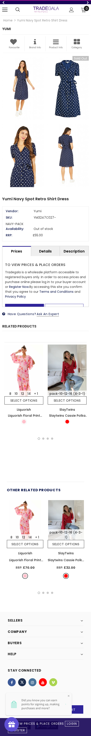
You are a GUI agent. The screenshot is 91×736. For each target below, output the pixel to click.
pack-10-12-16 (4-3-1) (67, 393)
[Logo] (46, 9)
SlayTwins (67, 409)
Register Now (19, 287)
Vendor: (12, 211)
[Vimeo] (53, 682)
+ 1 (36, 393)
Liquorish (24, 409)
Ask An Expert (48, 314)
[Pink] (24, 421)
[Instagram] (32, 682)
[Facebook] (12, 682)
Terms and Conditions (56, 291)
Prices (16, 251)
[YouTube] (43, 682)
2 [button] (43, 438)
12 (22, 393)
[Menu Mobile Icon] (5, 9)
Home (8, 20)
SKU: (9, 217)
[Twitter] (22, 682)
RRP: (9, 235)
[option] (45, 123)
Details (45, 251)
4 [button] (52, 438)
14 (29, 393)
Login (72, 724)
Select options (24, 400)
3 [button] (48, 438)
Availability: (15, 229)
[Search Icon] (17, 10)
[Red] (67, 421)
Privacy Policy (15, 296)
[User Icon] (71, 10)
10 (16, 393)
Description (74, 251)
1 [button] (39, 438)
